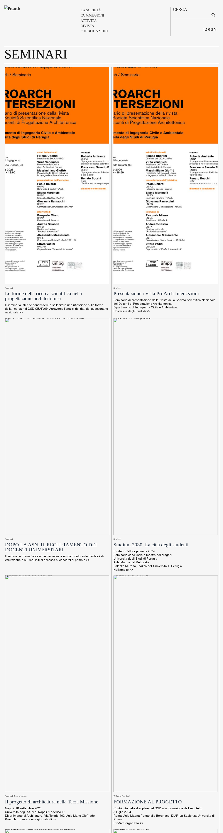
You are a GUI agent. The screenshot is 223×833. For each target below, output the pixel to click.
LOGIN (209, 29)
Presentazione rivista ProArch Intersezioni (135, 68)
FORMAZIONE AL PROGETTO (131, 576)
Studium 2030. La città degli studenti (132, 319)
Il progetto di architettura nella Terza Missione (28, 576)
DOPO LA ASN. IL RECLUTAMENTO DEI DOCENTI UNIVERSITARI (44, 319)
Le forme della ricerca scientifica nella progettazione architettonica (38, 68)
